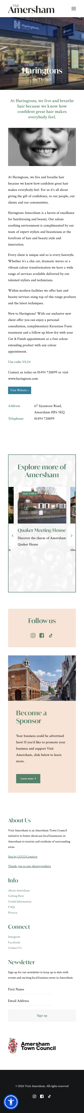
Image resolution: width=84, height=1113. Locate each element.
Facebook (14, 942)
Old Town (36, 493)
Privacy (12, 913)
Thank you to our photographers (29, 866)
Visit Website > (19, 390)
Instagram (14, 937)
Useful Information (19, 902)
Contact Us (15, 948)
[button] (10, 1101)
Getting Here (16, 896)
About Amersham (19, 891)
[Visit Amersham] (31, 8)
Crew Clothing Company (38, 533)
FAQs (11, 907)
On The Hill (42, 79)
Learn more (27, 778)
